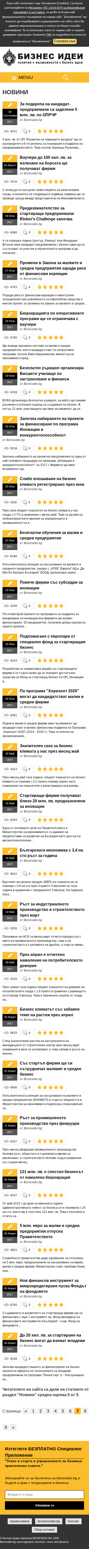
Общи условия (44, 1529)
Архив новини (19, 1521)
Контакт (73, 1521)
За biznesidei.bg (49, 1521)
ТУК (48, 34)
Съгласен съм (64, 41)
